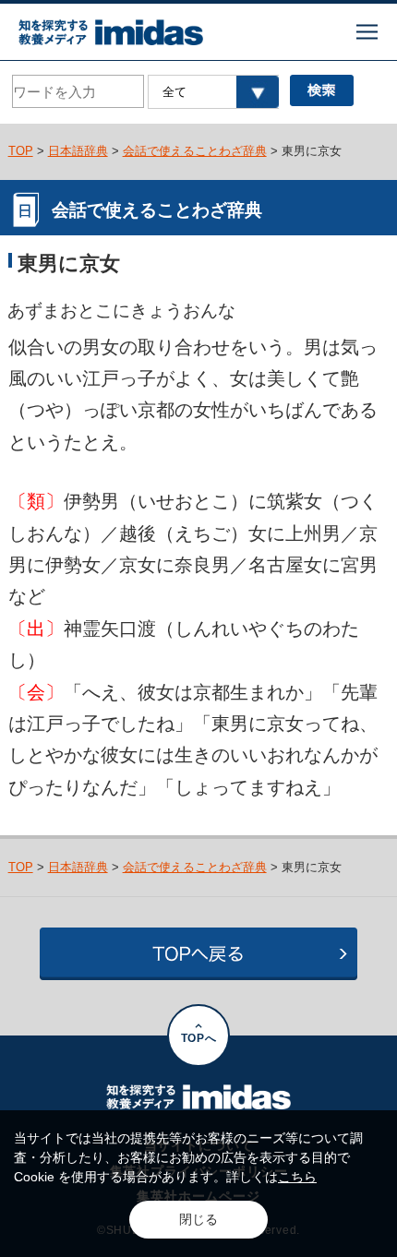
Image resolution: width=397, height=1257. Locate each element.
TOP (20, 151)
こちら (297, 1176)
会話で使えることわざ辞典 (195, 151)
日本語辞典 (78, 151)
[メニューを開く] (367, 32)
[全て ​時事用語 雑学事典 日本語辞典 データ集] (213, 92)
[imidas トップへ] (110, 32)
